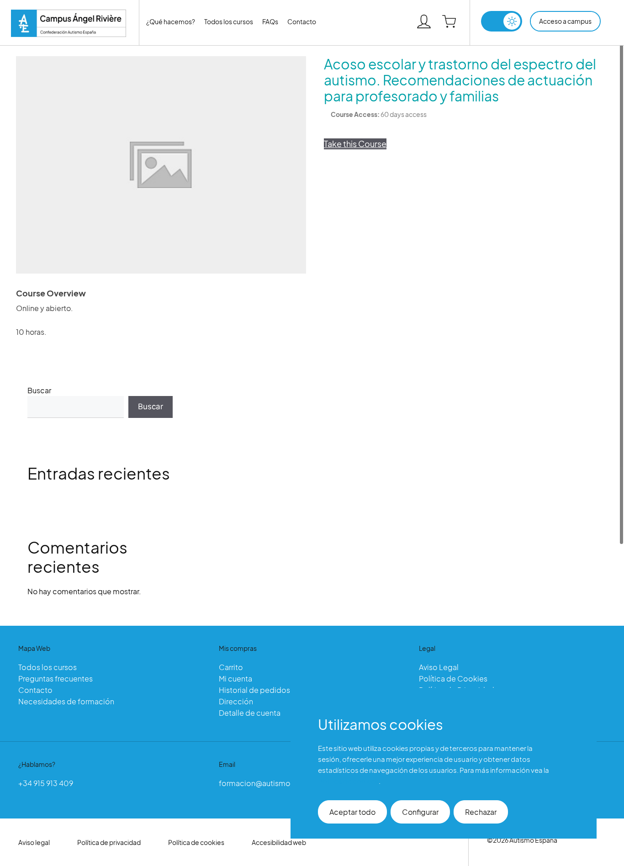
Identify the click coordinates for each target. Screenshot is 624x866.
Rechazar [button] (481, 812)
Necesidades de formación (66, 701)
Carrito (231, 667)
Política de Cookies (453, 678)
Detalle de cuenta (249, 713)
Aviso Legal (439, 667)
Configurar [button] (420, 812)
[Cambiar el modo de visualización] (501, 21)
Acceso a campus (565, 21)
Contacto (301, 21)
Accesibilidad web (279, 842)
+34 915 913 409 (45, 783)
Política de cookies (196, 842)
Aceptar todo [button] (352, 812)
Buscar (39, 390)
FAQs (270, 21)
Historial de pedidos (254, 690)
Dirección (236, 701)
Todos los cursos (228, 21)
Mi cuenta (235, 678)
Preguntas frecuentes (55, 678)
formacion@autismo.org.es (267, 783)
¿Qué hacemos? (170, 21)
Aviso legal (34, 842)
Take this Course (355, 144)
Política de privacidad (109, 842)
